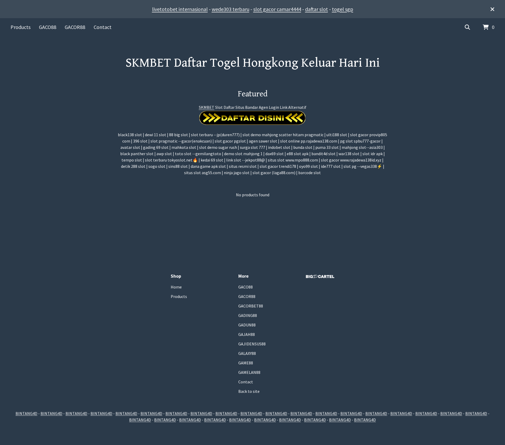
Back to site (249, 391)
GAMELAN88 (249, 372)
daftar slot (316, 9)
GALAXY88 (247, 353)
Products (21, 27)
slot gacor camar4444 (277, 9)
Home (176, 287)
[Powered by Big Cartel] (320, 276)
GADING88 (247, 315)
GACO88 (47, 27)
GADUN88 (247, 324)
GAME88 (245, 362)
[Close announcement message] (492, 9)
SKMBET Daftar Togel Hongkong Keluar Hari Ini (252, 63)
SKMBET (206, 107)
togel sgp (342, 9)
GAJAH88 (246, 334)
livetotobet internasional (180, 9)
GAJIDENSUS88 (252, 343)
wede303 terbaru (230, 9)
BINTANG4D (26, 413)
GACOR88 (75, 27)
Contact (103, 27)
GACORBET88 (250, 306)
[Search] (467, 27)
